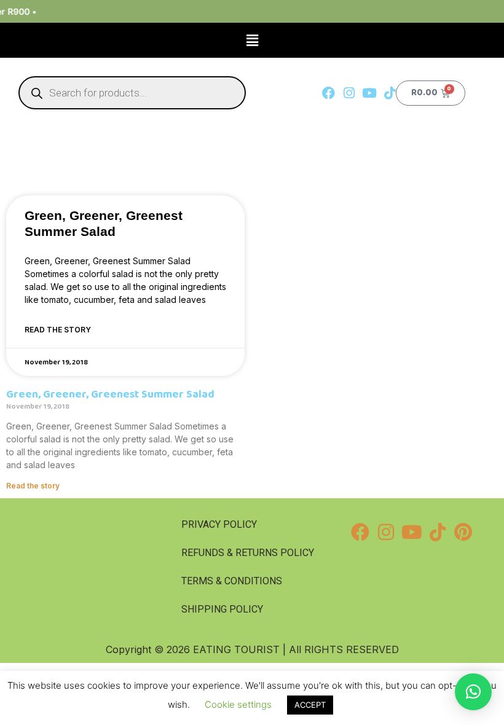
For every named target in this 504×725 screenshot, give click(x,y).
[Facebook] (328, 93)
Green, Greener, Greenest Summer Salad (110, 394)
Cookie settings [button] (238, 704)
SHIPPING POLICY (222, 609)
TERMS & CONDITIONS (231, 581)
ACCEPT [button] (310, 705)
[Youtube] (369, 93)
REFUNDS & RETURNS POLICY (247, 552)
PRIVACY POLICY (219, 524)
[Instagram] (348, 93)
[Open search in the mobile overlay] (132, 93)
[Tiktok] (389, 93)
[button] (252, 40)
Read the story (58, 329)
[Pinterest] (463, 532)
